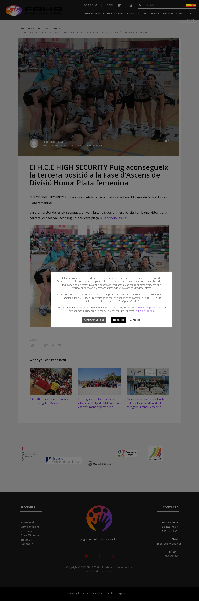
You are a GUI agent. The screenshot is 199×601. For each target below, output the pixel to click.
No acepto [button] (118, 319)
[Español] (193, 5)
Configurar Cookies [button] (94, 319)
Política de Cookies (144, 311)
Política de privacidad (149, 307)
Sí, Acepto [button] (135, 319)
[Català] (188, 5)
